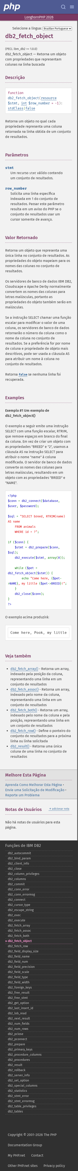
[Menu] (72, 7)
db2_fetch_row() (23, 731)
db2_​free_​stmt (18, 998)
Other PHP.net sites (22, 1166)
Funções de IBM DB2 (23, 845)
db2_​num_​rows (18, 1029)
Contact (37, 1155)
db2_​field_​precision (21, 967)
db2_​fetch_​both (18, 936)
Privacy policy (54, 1166)
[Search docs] (63, 7)
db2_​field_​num (18, 962)
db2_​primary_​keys (20, 1049)
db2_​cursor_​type (19, 905)
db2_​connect (16, 900)
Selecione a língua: (27, 28)
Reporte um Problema (22, 795)
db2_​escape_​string (21, 910)
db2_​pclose (15, 1034)
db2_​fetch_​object (20, 941)
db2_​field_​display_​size (23, 951)
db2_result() (19, 746)
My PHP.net (16, 1155)
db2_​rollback (16, 1070)
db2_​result (15, 1065)
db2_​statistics (17, 1091)
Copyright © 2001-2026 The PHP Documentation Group (32, 1140)
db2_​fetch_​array (19, 925)
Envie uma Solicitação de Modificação (34, 790)
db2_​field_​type (18, 977)
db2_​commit (16, 884)
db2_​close (15, 869)
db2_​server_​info (19, 1075)
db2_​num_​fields (18, 1024)
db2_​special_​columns (22, 1085)
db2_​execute (16, 920)
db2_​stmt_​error (18, 1096)
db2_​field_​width (18, 982)
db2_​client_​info (18, 863)
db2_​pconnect (17, 1039)
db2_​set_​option (18, 1080)
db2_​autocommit (19, 853)
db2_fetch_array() (24, 669)
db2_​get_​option (18, 1003)
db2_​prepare (16, 1044)
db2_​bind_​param (19, 858)
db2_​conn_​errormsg (21, 894)
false (30, 108)
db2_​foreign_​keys (20, 987)
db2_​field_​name (19, 956)
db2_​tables (15, 1111)
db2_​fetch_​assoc (19, 931)
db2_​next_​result (19, 1018)
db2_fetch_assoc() (24, 689)
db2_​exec (14, 915)
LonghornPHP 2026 (39, 17)
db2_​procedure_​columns (25, 1055)
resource (49, 98)
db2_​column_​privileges (23, 874)
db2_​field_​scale (18, 972)
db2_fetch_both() (23, 710)
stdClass (15, 108)
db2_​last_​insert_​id (20, 1008)
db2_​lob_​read (17, 1013)
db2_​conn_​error (18, 889)
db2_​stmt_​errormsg (21, 1101)
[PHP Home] (12, 7)
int (24, 103)
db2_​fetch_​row (18, 946)
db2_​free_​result (18, 993)
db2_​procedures (19, 1060)
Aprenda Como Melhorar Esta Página (33, 785)
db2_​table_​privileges (22, 1106)
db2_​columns (17, 879)
